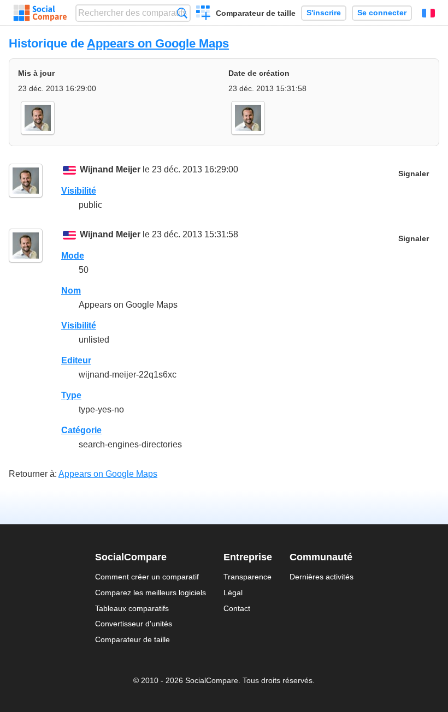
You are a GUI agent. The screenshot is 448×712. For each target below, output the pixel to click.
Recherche (182, 13)
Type (71, 395)
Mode (72, 255)
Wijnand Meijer (110, 169)
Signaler (413, 174)
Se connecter (381, 13)
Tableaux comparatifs (132, 608)
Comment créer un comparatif (147, 576)
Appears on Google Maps (158, 43)
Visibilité (78, 190)
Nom (71, 290)
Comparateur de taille (256, 13)
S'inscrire (323, 13)
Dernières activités (321, 576)
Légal (233, 592)
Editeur (76, 360)
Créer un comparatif (203, 14)
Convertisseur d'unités (133, 623)
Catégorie (81, 430)
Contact (236, 608)
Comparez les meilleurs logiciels (150, 592)
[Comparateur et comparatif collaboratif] (40, 13)
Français (428, 13)
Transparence (247, 576)
